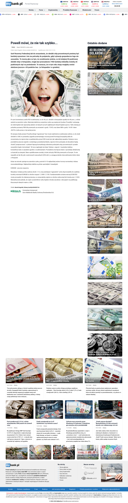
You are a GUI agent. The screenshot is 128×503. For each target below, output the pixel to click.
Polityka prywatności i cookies (89, 489)
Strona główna (64, 467)
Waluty (31, 10)
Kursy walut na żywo (117, 3)
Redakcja (44, 489)
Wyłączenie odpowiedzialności (111, 489)
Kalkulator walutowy (65, 476)
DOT (68, 14)
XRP (16, 14)
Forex (41, 10)
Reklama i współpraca (23, 489)
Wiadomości (86, 10)
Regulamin (72, 489)
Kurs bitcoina (63, 473)
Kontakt (10, 489)
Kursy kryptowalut (65, 471)
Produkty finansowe (70, 10)
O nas (36, 489)
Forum (97, 10)
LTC (33, 14)
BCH (50, 14)
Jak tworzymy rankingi (58, 489)
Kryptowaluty (53, 10)
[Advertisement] (64, 28)
